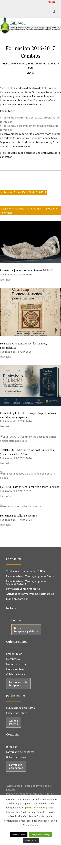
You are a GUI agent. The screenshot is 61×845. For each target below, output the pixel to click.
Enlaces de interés (17, 713)
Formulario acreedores (16, 766)
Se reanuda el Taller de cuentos (18, 515)
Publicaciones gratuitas (20, 708)
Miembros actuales (17, 664)
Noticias (16, 620)
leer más (5, 279)
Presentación (14, 654)
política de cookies (35, 807)
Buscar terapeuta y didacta (26, 629)
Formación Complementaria (23, 588)
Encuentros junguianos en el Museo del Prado (27, 270)
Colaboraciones (15, 674)
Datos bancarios (16, 757)
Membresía (13, 659)
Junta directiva (15, 669)
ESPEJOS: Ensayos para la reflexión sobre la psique (29, 486)
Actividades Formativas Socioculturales (30, 594)
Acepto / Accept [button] (31, 840)
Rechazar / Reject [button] (18, 835)
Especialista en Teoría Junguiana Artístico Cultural (26, 582)
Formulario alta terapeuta (18, 683)
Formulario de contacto (20, 752)
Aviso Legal (13, 785)
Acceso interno (13, 722)
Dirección (11, 747)
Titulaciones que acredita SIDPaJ (26, 571)
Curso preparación (17, 599)
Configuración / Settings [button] (40, 835)
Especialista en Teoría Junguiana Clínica (30, 576)
